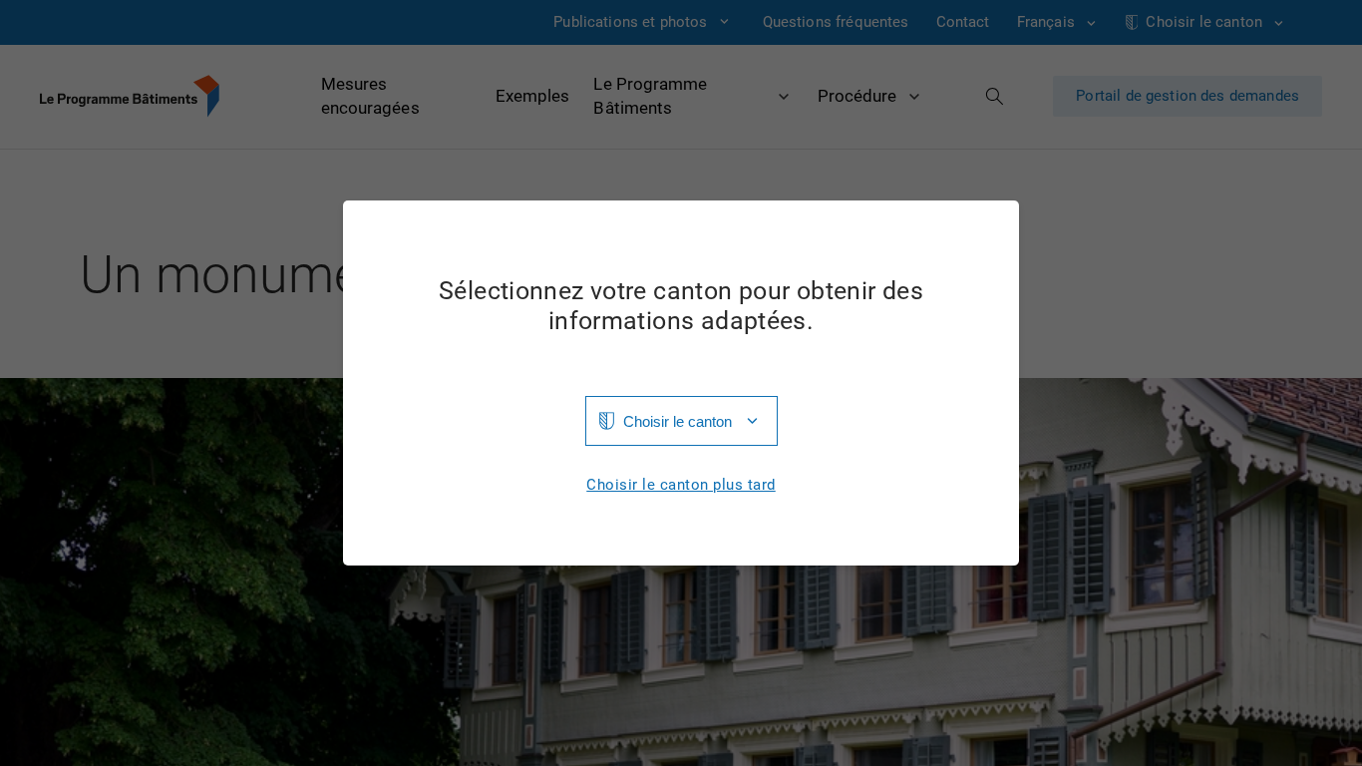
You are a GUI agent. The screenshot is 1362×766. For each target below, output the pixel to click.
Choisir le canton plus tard (681, 485)
